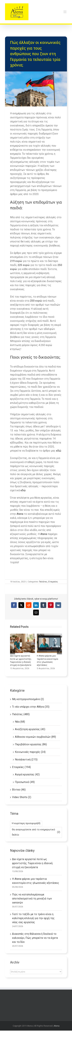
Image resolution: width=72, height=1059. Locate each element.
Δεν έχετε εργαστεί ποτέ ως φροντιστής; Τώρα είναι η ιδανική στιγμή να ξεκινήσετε (23, 643)
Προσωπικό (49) (25, 782)
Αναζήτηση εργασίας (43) (30, 729)
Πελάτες (43, 582)
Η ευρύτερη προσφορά (26, 823)
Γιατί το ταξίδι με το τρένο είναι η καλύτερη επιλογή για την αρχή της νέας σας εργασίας (33, 918)
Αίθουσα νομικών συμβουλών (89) (35, 736)
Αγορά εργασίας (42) (27, 774)
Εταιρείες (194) (21, 767)
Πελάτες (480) (21, 714)
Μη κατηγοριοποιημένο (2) (28, 699)
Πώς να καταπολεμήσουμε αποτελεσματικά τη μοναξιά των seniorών (32, 898)
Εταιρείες (53, 582)
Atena (20, 513)
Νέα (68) (20, 721)
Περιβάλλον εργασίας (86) (31, 744)
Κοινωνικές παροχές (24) (30, 752)
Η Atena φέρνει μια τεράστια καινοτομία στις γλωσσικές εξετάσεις (49, 643)
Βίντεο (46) (19, 789)
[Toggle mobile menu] (65, 12)
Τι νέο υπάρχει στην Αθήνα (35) (30, 706)
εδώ (58, 450)
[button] (12, 651)
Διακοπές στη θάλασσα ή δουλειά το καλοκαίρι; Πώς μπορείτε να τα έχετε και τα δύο (35, 938)
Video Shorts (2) (21, 797)
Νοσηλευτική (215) (26, 759)
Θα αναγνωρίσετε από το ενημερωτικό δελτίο (36, 832)
